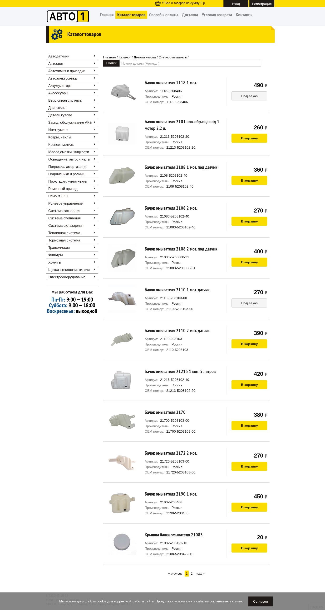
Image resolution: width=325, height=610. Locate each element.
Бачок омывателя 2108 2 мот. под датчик (181, 249)
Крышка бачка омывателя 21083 (174, 535)
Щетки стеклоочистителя (69, 270)
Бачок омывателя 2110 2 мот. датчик (177, 330)
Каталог (125, 57)
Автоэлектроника (62, 78)
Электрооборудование (66, 277)
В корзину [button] (249, 138)
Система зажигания (64, 211)
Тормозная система (64, 240)
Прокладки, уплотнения (67, 181)
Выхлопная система (64, 100)
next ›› (200, 573)
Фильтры (55, 255)
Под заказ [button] (249, 96)
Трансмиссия (59, 248)
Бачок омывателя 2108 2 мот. (171, 208)
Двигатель (56, 108)
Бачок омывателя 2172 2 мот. (171, 453)
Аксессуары (58, 93)
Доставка (190, 15)
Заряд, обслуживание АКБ (70, 122)
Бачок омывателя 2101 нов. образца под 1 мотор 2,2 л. (182, 124)
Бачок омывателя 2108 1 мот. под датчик (181, 167)
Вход (236, 3)
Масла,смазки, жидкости (68, 152)
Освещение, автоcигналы (69, 159)
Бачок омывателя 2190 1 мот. (171, 494)
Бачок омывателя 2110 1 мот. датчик (177, 290)
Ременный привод (63, 189)
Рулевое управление (65, 203)
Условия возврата (217, 15)
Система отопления (64, 218)
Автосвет (56, 63)
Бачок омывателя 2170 (165, 412)
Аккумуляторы (60, 86)
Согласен (260, 601)
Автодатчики (58, 56)
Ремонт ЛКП (58, 196)
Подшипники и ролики (66, 174)
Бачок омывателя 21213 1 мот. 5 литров (180, 371)
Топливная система (64, 233)
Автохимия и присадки (66, 71)
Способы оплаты (163, 15)
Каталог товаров (131, 15)
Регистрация (262, 3)
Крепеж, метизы (61, 144)
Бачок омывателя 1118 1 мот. (171, 83)
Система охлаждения (66, 225)
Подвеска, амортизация (67, 167)
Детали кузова (60, 115)
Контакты (244, 15)
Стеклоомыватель (173, 57)
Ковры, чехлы (59, 137)
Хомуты (54, 262)
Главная (106, 15)
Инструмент (58, 130)
